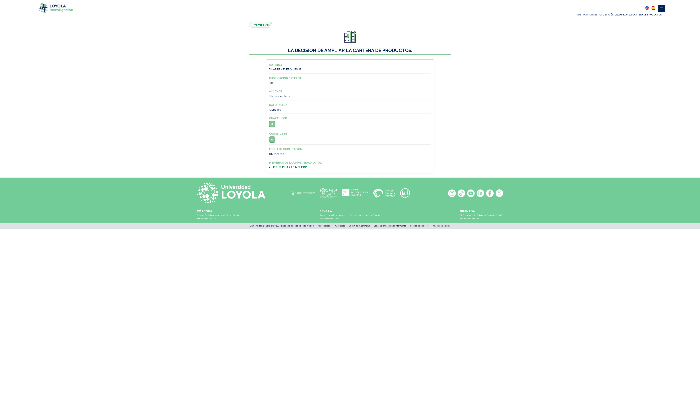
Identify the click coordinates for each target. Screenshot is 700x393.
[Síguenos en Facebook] (490, 193)
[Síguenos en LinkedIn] (480, 193)
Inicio (578, 14)
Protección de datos (441, 226)
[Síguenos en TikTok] (461, 193)
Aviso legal (340, 226)
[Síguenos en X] (499, 193)
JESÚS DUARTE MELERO (289, 167)
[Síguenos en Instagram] (452, 193)
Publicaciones (590, 14)
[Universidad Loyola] (233, 193)
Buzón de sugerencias (359, 226)
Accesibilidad (324, 226)
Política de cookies (418, 226)
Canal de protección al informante (390, 226)
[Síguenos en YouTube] (471, 193)
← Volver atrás (260, 24)
